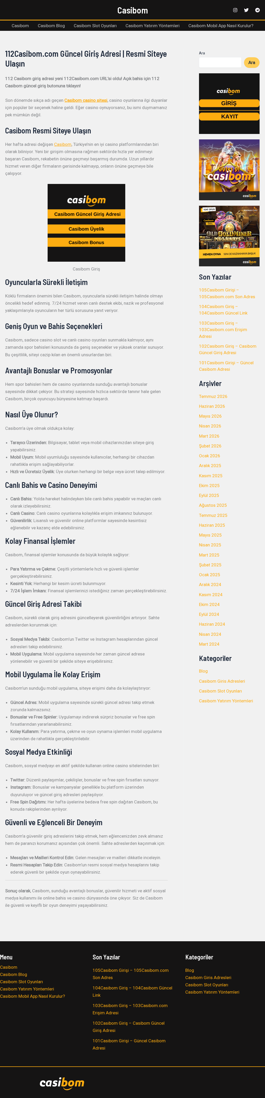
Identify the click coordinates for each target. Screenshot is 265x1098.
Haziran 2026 (212, 406)
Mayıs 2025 (210, 535)
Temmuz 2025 (213, 515)
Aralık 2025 (210, 465)
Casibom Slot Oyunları (95, 25)
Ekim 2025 (209, 485)
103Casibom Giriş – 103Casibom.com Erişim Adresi (223, 329)
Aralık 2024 (210, 584)
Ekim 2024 (209, 604)
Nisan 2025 (210, 544)
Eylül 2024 (209, 614)
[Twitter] (246, 10)
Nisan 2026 (210, 426)
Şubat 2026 (210, 445)
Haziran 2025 (212, 525)
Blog (203, 671)
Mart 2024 (209, 644)
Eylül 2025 (209, 495)
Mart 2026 (209, 436)
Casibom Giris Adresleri (222, 681)
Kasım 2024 (211, 594)
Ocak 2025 (209, 574)
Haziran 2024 (212, 624)
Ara (202, 53)
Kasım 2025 (211, 475)
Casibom (132, 9)
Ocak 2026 (209, 455)
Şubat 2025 (210, 564)
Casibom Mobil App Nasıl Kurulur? (220, 25)
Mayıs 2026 (210, 416)
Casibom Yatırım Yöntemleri (153, 25)
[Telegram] (257, 10)
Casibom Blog (51, 25)
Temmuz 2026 (213, 396)
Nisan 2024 (210, 634)
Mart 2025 (209, 555)
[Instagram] (235, 10)
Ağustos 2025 (213, 505)
